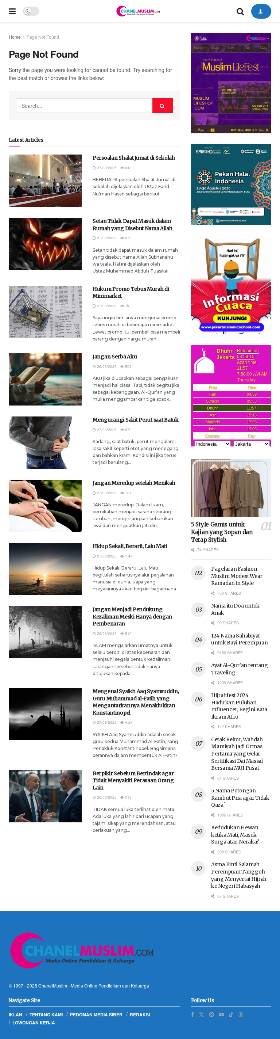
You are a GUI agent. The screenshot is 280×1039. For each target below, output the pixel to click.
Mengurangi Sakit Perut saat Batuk (136, 419)
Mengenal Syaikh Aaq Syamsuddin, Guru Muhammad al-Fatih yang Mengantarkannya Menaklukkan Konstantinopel (136, 702)
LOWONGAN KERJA (33, 1022)
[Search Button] (240, 11)
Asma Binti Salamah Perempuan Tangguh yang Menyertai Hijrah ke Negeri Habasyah (239, 875)
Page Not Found (43, 37)
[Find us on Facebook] (192, 1014)
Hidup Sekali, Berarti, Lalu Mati (130, 546)
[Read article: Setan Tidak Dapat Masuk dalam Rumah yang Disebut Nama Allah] (45, 244)
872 (128, 429)
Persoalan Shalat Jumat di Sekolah (134, 158)
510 (128, 633)
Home (15, 37)
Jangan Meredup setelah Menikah (134, 483)
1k (126, 305)
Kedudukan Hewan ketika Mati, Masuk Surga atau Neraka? (235, 834)
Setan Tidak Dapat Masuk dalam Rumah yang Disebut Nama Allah (132, 225)
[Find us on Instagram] (211, 1014)
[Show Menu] (12, 11)
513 (128, 797)
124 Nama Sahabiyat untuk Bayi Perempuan (239, 639)
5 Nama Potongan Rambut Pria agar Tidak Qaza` (240, 797)
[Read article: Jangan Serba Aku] (45, 379)
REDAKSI (140, 1014)
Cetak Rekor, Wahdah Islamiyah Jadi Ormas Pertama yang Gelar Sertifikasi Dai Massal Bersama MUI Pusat (237, 753)
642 (128, 167)
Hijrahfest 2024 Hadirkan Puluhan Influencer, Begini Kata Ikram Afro (239, 706)
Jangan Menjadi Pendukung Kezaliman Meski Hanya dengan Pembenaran (132, 616)
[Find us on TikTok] (231, 1014)
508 (128, 366)
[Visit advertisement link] (231, 83)
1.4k (128, 556)
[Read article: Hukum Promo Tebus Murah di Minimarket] (45, 312)
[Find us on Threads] (240, 1014)
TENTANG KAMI (46, 1014)
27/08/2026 (106, 167)
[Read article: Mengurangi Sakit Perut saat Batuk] (45, 442)
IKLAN (15, 1014)
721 (128, 492)
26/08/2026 (106, 366)
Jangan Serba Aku (115, 356)
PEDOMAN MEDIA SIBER (96, 1014)
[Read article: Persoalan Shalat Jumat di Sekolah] (45, 181)
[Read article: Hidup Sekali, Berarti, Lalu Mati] (45, 569)
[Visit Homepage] (138, 11)
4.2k (128, 722)
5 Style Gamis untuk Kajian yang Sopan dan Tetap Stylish (222, 532)
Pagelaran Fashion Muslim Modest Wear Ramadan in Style (236, 576)
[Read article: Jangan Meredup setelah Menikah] (45, 506)
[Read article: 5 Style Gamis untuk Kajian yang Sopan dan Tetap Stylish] (231, 488)
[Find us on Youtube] (221, 1014)
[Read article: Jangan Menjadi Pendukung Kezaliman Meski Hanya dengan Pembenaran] (45, 632)
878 (128, 237)
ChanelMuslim (52, 985)
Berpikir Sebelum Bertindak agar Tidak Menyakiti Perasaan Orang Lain (133, 780)
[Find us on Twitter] (201, 1014)
